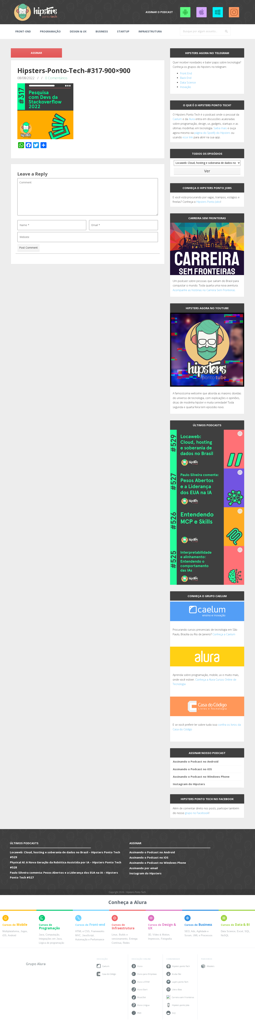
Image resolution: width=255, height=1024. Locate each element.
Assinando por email (143, 868)
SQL (247, 931)
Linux (114, 934)
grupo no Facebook (197, 813)
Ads (193, 931)
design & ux (78, 31)
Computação (52, 934)
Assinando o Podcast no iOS (201, 12)
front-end (23, 31)
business (102, 31)
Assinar (36, 53)
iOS (4, 935)
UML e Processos (202, 935)
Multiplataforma (10, 931)
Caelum (177, 119)
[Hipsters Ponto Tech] (36, 12)
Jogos (24, 931)
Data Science (188, 82)
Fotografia (166, 939)
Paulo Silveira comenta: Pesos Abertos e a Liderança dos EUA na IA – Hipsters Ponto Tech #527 (64, 875)
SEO (187, 931)
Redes (126, 943)
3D (149, 934)
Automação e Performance (89, 939)
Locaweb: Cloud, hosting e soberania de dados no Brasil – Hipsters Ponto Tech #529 (65, 854)
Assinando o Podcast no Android (185, 12)
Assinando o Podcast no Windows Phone (217, 12)
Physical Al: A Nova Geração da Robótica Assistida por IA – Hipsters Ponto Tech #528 (65, 864)
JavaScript (88, 935)
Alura (192, 119)
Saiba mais (220, 128)
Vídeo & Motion (161, 934)
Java (41, 934)
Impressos (153, 939)
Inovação (185, 87)
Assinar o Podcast (159, 12)
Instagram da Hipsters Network (233, 12)
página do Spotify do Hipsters (212, 133)
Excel (240, 931)
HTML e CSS (82, 931)
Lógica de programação (51, 943)
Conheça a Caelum (223, 634)
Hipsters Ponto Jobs (208, 201)
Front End (186, 73)
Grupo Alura (36, 964)
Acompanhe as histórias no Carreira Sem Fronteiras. (204, 290)
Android (12, 935)
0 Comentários (56, 78)
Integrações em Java (50, 939)
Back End (185, 78)
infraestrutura (150, 31)
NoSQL (225, 935)
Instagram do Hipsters (189, 784)
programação (50, 31)
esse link (188, 137)
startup (123, 31)
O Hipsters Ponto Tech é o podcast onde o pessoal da (206, 114)
